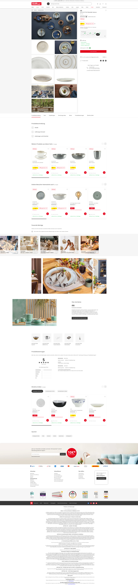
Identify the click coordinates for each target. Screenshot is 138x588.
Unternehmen (81, 473)
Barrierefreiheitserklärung (62, 503)
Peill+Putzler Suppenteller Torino (38, 395)
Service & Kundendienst (34, 485)
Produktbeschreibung (36, 115)
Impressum (36, 503)
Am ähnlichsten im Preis (50, 391)
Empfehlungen (52, 115)
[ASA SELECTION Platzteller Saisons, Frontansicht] (43, 47)
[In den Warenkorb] (47, 172)
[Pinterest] (103, 60)
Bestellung (32, 473)
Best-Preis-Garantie (57, 477)
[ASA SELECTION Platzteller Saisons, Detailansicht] (43, 62)
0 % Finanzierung (33, 483)
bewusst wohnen (82, 478)
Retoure (31, 477)
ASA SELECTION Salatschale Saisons (57, 147)
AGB (41, 503)
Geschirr (34, 432)
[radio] (43, 370)
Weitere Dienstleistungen (58, 479)
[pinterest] (91, 503)
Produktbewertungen (79, 115)
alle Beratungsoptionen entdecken (93, 70)
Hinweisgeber (53, 503)
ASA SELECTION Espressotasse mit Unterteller (40, 147)
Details (36, 127)
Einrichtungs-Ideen (62, 115)
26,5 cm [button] (88, 34)
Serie (45, 115)
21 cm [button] (83, 34)
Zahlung (31, 475)
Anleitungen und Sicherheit (41, 136)
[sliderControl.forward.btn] (105, 144)
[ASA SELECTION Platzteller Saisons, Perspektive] (66, 76)
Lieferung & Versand (40, 132)
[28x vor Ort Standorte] (97, 4)
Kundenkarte (81, 477)
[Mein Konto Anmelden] (100, 4)
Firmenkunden (32, 486)
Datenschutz (46, 503)
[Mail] (105, 60)
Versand (86, 28)
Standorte (56, 473)
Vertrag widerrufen (33, 478)
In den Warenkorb (93, 51)
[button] (33, 276)
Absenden (63, 454)
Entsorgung (32, 481)
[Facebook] (101, 60)
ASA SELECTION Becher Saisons (94, 147)
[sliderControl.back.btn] (103, 144)
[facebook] (88, 503)
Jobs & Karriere (81, 474)
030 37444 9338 (91, 67)
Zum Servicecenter (101, 478)
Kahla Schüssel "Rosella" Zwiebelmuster (76, 395)
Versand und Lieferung (34, 474)
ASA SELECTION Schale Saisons (75, 147)
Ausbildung (81, 475)
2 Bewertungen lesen (91, 16)
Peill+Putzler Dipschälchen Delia (94, 395)
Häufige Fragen (33, 482)
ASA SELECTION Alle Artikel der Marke (80, 318)
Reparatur (32, 479)
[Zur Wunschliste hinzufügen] (105, 10)
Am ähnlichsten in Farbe (62, 391)
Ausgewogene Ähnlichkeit (37, 391)
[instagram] (93, 503)
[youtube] (96, 503)
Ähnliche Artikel (90, 115)
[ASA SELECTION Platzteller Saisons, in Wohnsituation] (54, 25)
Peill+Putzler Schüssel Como (56, 395)
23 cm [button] (93, 34)
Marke (70, 115)
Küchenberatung (57, 474)
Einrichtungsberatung (58, 475)
